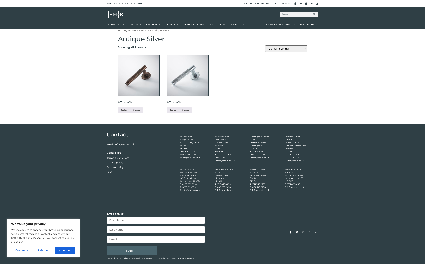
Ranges (133, 24)
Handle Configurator (280, 24)
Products (114, 24)
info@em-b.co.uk (125, 144)
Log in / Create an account (124, 4)
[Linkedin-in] (300, 3)
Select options (130, 110)
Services (152, 24)
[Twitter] (311, 3)
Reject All (43, 250)
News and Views (194, 24)
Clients (171, 24)
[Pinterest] (295, 3)
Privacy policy (115, 162)
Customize (21, 250)
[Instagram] (317, 3)
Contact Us (237, 24)
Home (122, 30)
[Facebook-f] (290, 232)
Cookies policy (115, 167)
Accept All (65, 250)
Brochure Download (257, 3)
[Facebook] (306, 3)
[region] (43, 238)
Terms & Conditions (118, 157)
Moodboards (308, 24)
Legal (110, 171)
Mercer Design (187, 258)
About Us (216, 24)
